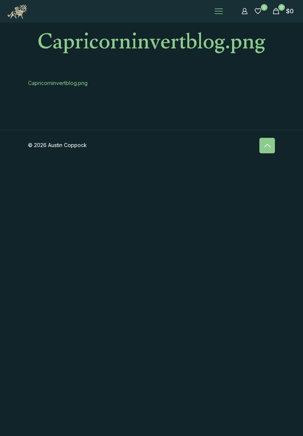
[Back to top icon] (267, 145)
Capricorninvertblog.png (58, 83)
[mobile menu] (218, 11)
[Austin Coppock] (17, 11)
